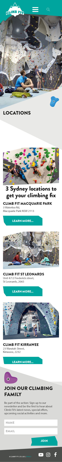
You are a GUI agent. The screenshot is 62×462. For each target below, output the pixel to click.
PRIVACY (28, 457)
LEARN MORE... (22, 221)
